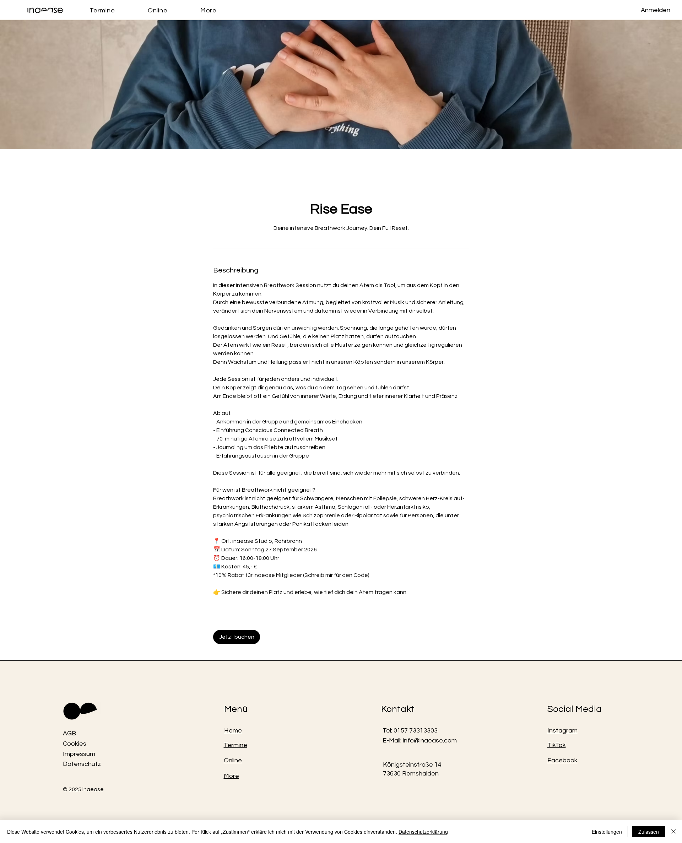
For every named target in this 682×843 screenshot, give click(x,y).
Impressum (79, 754)
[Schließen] (673, 831)
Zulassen (648, 831)
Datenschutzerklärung (423, 831)
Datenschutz (82, 764)
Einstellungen (607, 831)
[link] (236, 637)
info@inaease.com (430, 740)
